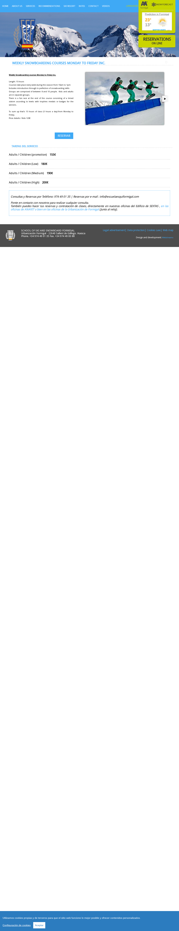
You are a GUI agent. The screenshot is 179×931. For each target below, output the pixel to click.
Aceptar (39, 925)
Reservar (64, 135)
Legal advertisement (114, 230)
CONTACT (93, 6)
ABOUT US (17, 6)
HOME (5, 6)
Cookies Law (153, 230)
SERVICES (30, 6)
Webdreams (167, 237)
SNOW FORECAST (164, 4)
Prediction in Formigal (157, 14)
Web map (168, 230)
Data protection (136, 230)
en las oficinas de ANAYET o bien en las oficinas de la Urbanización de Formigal (89, 207)
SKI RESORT (69, 6)
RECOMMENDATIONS (49, 6)
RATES (82, 6)
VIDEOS (106, 6)
